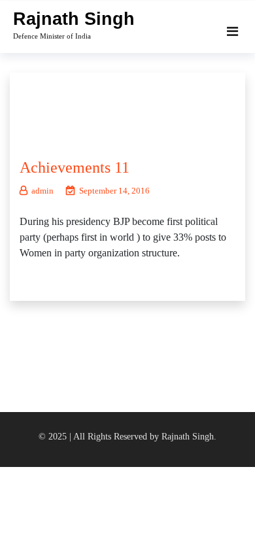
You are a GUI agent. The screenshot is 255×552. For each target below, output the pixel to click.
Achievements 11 (74, 167)
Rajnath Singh (74, 19)
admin (42, 191)
